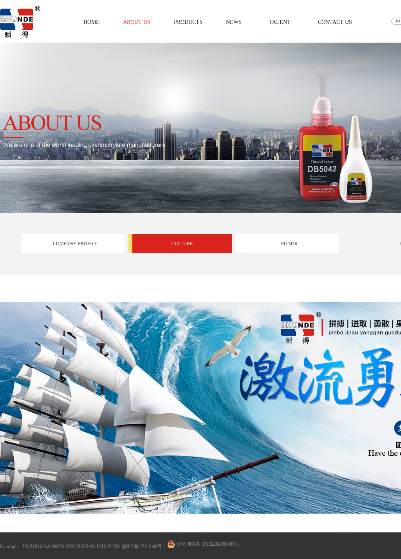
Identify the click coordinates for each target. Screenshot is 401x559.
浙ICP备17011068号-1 (144, 546)
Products (188, 22)
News (234, 22)
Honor (289, 243)
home (91, 22)
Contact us (335, 22)
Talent (280, 22)
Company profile (75, 243)
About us (136, 22)
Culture (182, 243)
